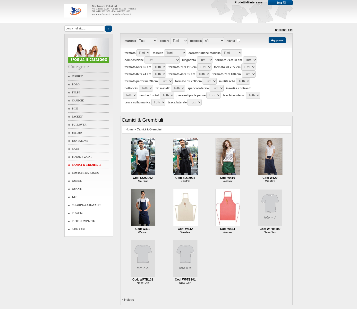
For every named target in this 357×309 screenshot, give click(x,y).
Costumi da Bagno (85, 173)
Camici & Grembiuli (86, 165)
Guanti (77, 189)
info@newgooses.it (121, 14)
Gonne (77, 181)
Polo (76, 84)
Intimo (77, 133)
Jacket (77, 116)
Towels (77, 213)
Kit (74, 197)
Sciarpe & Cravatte (86, 205)
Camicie (78, 100)
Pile (75, 108)
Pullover (79, 125)
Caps (75, 149)
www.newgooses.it (101, 14)
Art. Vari (78, 229)
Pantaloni (80, 141)
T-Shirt (77, 76)
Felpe (76, 92)
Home (130, 129)
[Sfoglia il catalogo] (88, 62)
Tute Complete (83, 221)
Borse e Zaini (82, 157)
